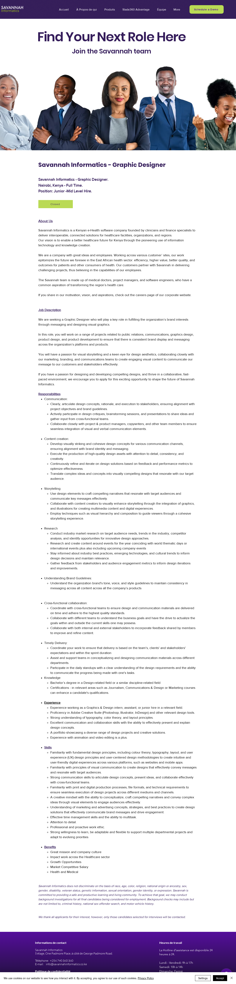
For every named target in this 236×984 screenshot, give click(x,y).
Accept (220, 978)
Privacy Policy (146, 978)
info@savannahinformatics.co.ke (66, 964)
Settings (203, 978)
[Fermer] (231, 978)
